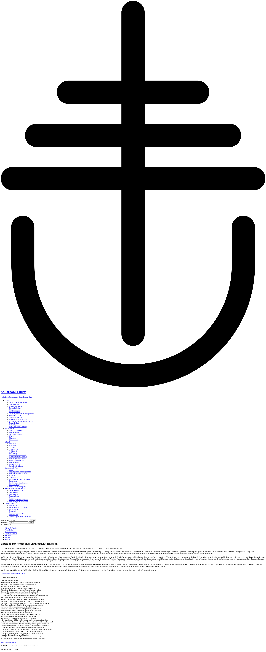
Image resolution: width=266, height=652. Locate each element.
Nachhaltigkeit (14, 423)
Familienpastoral (14, 432)
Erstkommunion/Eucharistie (18, 473)
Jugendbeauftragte (15, 415)
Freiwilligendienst (15, 425)
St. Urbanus (13, 453)
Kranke (7, 537)
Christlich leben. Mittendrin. (18, 402)
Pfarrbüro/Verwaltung (16, 406)
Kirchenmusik (13, 440)
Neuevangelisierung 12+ (17, 434)
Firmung (12, 475)
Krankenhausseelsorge (16, 513)
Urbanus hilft (9, 503)
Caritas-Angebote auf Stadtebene (20, 517)
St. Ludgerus (13, 449)
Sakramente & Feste (11, 468)
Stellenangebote (14, 404)
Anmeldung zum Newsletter (18, 502)
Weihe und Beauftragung (17, 487)
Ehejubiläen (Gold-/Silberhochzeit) (20, 479)
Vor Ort (7, 442)
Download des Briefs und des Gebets (13, 574)
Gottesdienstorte (14, 494)
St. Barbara (13, 445)
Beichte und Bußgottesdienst (18, 483)
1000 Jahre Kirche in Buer (17, 427)
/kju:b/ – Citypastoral (16, 430)
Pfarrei (7, 400)
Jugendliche (9, 530)
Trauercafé (12, 511)
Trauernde (8, 539)
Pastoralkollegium (15, 408)
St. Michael (13, 451)
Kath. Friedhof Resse (16, 466)
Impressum (4, 642)
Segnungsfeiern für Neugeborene (20, 472)
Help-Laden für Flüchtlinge (18, 507)
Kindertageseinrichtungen (17, 458)
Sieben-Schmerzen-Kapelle (18, 457)
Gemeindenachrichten (16, 490)
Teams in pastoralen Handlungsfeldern (21, 414)
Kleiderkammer (14, 509)
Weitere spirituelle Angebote (18, 500)
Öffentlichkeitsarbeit (15, 417)
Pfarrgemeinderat (14, 410)
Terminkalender (14, 496)
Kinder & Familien (11, 528)
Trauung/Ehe (13, 477)
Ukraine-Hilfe (13, 505)
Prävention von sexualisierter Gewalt (21, 421)
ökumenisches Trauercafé (17, 455)
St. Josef (12, 447)
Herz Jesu (12, 443)
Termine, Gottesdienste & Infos (15, 488)
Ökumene (12, 438)
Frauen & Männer (11, 534)
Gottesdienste (13, 492)
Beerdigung (13, 481)
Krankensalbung (14, 485)
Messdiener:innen (11, 532)
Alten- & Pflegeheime (16, 460)
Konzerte (12, 498)
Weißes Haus (13, 515)
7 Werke (12, 436)
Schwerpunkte (9, 429)
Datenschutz (13, 642)
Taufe (11, 470)
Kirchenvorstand (14, 412)
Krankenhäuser (14, 462)
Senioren (8, 535)
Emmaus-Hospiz (14, 464)
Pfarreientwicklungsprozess (18, 419)
